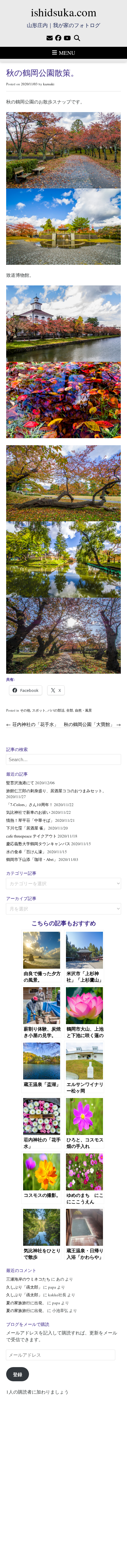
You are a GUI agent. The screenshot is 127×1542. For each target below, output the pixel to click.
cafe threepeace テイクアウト (31, 836)
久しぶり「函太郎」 (24, 1287)
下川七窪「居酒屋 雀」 (26, 828)
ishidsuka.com (63, 12)
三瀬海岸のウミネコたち (28, 1279)
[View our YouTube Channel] (67, 38)
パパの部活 (55, 710)
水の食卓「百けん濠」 (26, 851)
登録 (17, 1374)
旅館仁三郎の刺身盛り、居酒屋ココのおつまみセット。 (56, 790)
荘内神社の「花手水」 (32, 724)
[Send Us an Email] (50, 38)
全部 (69, 710)
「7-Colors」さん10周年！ (29, 804)
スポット (39, 710)
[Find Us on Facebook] (58, 38)
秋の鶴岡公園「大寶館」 (92, 724)
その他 (25, 710)
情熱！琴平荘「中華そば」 (30, 820)
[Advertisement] (63, 1465)
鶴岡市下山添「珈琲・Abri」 (32, 859)
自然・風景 (83, 710)
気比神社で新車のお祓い (28, 812)
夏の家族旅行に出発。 (26, 1303)
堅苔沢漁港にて (20, 782)
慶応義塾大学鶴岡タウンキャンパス (38, 843)
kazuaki (48, 84)
